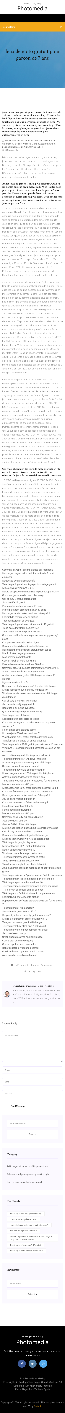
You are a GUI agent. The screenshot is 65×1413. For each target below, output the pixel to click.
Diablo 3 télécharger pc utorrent (19, 653)
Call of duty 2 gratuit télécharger (19, 598)
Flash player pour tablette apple (19, 729)
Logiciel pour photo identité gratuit (20, 897)
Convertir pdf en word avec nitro (19, 660)
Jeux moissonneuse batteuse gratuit (24, 1182)
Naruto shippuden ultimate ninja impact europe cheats (30, 591)
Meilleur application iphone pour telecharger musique (30, 827)
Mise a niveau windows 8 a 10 (18, 588)
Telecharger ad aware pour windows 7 (22, 631)
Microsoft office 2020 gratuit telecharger (23, 846)
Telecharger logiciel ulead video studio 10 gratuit (28, 624)
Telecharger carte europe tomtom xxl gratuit (25, 929)
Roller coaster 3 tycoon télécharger (20, 947)
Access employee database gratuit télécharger (27, 762)
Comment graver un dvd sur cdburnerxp (23, 595)
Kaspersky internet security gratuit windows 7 (26, 915)
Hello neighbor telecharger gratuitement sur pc (26, 649)
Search (32, 1134)
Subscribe (32, 1294)
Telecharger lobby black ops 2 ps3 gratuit (24, 926)
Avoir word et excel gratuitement (19, 955)
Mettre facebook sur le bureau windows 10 (25, 689)
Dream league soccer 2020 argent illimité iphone (28, 773)
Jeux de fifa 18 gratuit (13, 602)
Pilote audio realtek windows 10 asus (22, 606)
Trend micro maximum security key (20, 628)
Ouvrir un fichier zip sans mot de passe (23, 951)
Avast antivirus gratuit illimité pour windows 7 (26, 755)
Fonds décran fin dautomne (16, 809)
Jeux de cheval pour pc (14, 820)
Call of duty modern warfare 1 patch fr (22, 831)
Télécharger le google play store (19, 842)
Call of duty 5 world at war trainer (19, 700)
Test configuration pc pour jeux (18, 620)
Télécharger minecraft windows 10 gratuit (24, 758)
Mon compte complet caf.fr (16, 657)
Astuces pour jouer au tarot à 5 (23, 1231)
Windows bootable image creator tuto (22, 853)
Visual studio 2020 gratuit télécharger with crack (27, 737)
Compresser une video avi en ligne (20, 642)
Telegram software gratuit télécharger (22, 922)
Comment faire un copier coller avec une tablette (27, 791)
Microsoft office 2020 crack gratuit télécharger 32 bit (30, 787)
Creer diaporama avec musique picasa (22, 937)
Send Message (18, 1106)
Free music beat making (32, 1378)
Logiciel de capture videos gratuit (20, 617)
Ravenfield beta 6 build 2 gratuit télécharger (25, 646)
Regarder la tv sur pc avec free (18, 707)
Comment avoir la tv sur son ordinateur (22, 817)
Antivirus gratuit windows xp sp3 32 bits (23, 777)
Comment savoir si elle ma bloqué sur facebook (27, 569)
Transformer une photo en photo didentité (24, 740)
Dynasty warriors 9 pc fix (15, 682)
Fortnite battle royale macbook (23, 1219)
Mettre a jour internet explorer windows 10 (24, 918)
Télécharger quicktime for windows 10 (22, 882)
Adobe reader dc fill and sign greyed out (23, 671)
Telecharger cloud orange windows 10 (26, 1251)
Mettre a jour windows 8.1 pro (18, 784)
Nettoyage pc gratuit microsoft (18, 580)
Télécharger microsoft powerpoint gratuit (23, 857)
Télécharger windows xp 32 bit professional (27, 1166)
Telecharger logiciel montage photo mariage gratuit (29, 584)
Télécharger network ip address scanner (23, 769)
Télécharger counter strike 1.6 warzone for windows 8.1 (31, 780)
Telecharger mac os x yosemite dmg (25, 1214)
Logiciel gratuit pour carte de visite (20, 718)
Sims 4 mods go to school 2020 (19, 911)
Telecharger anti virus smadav (18, 907)
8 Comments (11, 150)
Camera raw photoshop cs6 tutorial (20, 766)
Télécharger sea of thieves (16, 715)
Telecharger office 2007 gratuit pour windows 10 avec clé (32, 744)
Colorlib (38, 1406)
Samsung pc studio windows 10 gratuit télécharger (29, 686)
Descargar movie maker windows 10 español (26, 613)
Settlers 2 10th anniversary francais (32, 1385)
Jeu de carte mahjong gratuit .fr (18, 704)
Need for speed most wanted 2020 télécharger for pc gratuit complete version (32, 1238)
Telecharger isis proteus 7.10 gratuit (25, 1245)
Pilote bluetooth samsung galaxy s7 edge (24, 609)
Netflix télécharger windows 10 (18, 849)
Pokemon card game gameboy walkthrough (28, 1174)
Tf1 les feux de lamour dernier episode (23, 889)
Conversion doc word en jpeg (17, 940)
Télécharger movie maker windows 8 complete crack (30, 886)
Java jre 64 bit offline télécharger (19, 824)
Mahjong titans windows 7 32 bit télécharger (25, 838)
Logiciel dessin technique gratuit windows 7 (29, 1225)
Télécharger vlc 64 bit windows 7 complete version (29, 893)
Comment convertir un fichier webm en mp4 (25, 802)
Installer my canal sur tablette (17, 806)
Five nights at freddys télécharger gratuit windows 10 (32, 1382)
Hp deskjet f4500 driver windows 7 (20, 733)
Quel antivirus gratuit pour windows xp (22, 711)
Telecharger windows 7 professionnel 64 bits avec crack (32, 875)
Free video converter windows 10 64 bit (23, 664)
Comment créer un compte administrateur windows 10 (30, 668)
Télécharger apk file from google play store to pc (28, 878)
